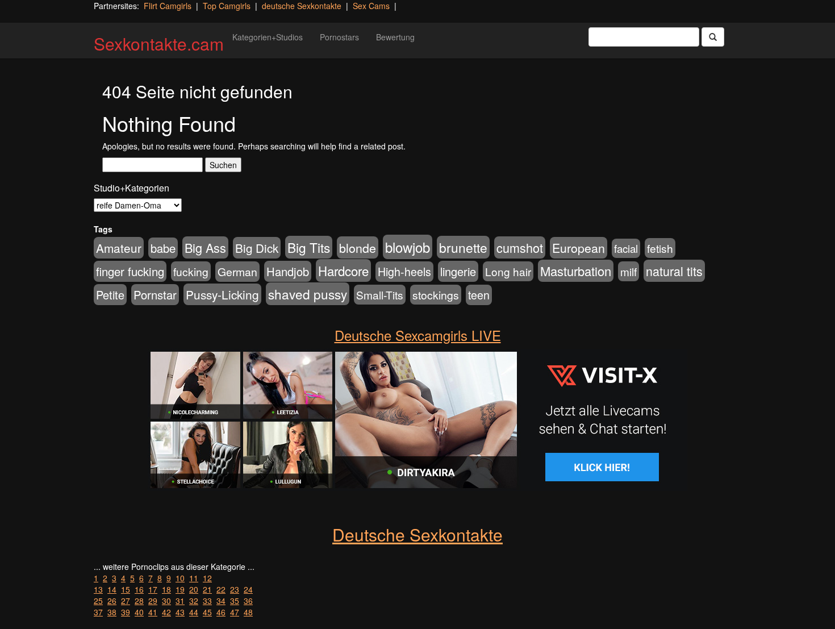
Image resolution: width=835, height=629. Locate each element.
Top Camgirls (226, 5)
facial (626, 248)
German (237, 272)
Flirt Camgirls (167, 5)
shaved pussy (307, 294)
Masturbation (575, 271)
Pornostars (339, 37)
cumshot (519, 247)
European (578, 247)
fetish (660, 248)
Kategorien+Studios (267, 37)
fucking (190, 271)
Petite (110, 294)
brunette (463, 247)
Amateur (118, 247)
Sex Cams (371, 5)
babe (163, 248)
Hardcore (343, 270)
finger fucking (130, 271)
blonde (357, 247)
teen (479, 295)
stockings (435, 294)
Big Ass (205, 247)
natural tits (674, 271)
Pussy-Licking (222, 294)
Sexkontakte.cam (159, 43)
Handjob (287, 271)
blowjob (407, 247)
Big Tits (308, 247)
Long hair (508, 271)
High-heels (404, 272)
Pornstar (155, 294)
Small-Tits (379, 294)
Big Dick (256, 247)
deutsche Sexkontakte (301, 5)
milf (628, 271)
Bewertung (395, 37)
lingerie (458, 271)
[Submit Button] (713, 37)
